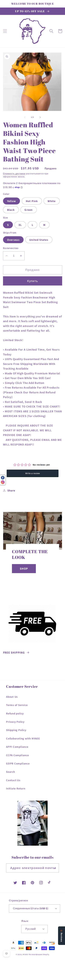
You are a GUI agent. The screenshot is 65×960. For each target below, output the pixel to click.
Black (11, 210)
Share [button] (11, 490)
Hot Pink (32, 201)
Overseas (13, 240)
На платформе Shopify (39, 954)
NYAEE (25, 954)
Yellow (11, 201)
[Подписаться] (54, 868)
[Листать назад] (24, 117)
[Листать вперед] (40, 117)
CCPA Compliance (17, 755)
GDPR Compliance (18, 763)
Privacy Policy (15, 721)
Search (10, 771)
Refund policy (15, 713)
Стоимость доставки (14, 173)
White (52, 201)
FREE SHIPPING (14, 652)
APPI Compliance (17, 746)
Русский (30, 928)
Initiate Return (15, 788)
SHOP (24, 569)
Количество (10, 248)
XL (20, 225)
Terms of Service (17, 705)
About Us (12, 696)
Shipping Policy (16, 730)
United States (38, 240)
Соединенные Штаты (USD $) (30, 908)
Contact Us (13, 780)
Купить (32, 281)
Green (28, 210)
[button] (5, 31)
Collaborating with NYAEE (23, 738)
